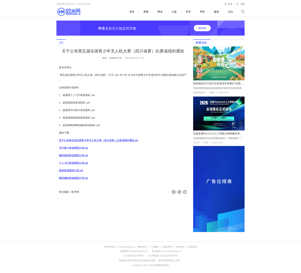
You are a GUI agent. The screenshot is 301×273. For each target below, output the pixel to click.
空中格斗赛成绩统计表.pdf (73, 147)
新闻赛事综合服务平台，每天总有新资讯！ (74, 4)
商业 (160, 11)
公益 (174, 11)
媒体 (216, 11)
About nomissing (126, 247)
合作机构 (180, 247)
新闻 (145, 11)
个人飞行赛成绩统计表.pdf (73, 163)
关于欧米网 (109, 247)
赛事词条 (142, 247)
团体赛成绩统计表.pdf (71, 170)
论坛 (230, 11)
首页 (131, 11)
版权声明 (167, 247)
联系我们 (192, 247)
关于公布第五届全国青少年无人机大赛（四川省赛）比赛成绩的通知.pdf (98, 140)
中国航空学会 (115, 58)
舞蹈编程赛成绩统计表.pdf (73, 178)
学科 (202, 11)
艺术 (188, 11)
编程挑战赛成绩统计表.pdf (73, 155)
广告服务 (154, 247)
